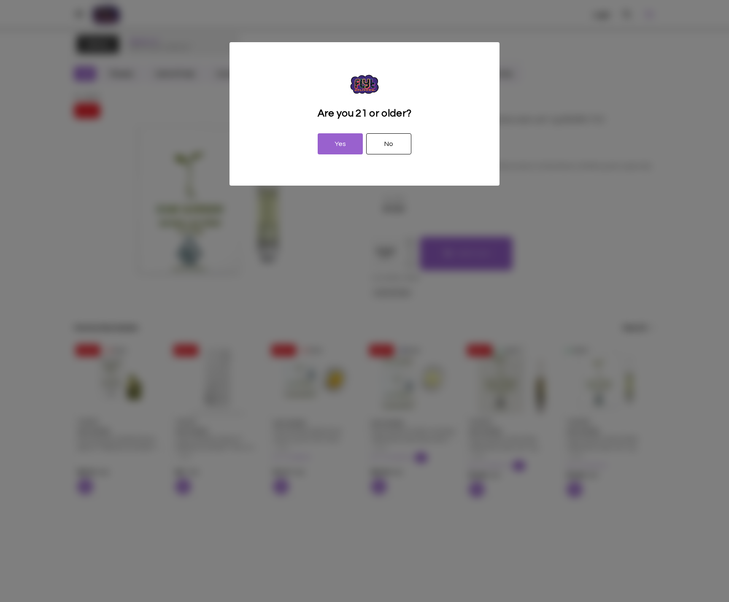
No (388, 143)
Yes (340, 143)
